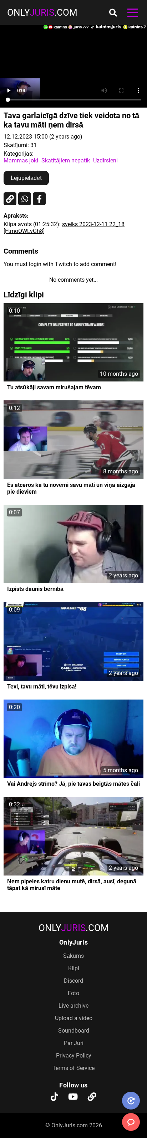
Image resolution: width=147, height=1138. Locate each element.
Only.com (42, 12)
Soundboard (73, 1030)
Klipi (73, 968)
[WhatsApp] (24, 198)
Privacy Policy (73, 1055)
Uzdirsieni (105, 160)
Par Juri (73, 1043)
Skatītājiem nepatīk (65, 160)
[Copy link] (10, 198)
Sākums (73, 955)
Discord (73, 980)
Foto (73, 993)
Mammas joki (21, 160)
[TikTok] (54, 1097)
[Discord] (92, 1097)
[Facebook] (39, 198)
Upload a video (73, 1018)
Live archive (73, 1005)
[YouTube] (73, 1097)
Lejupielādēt (26, 178)
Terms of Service (73, 1068)
